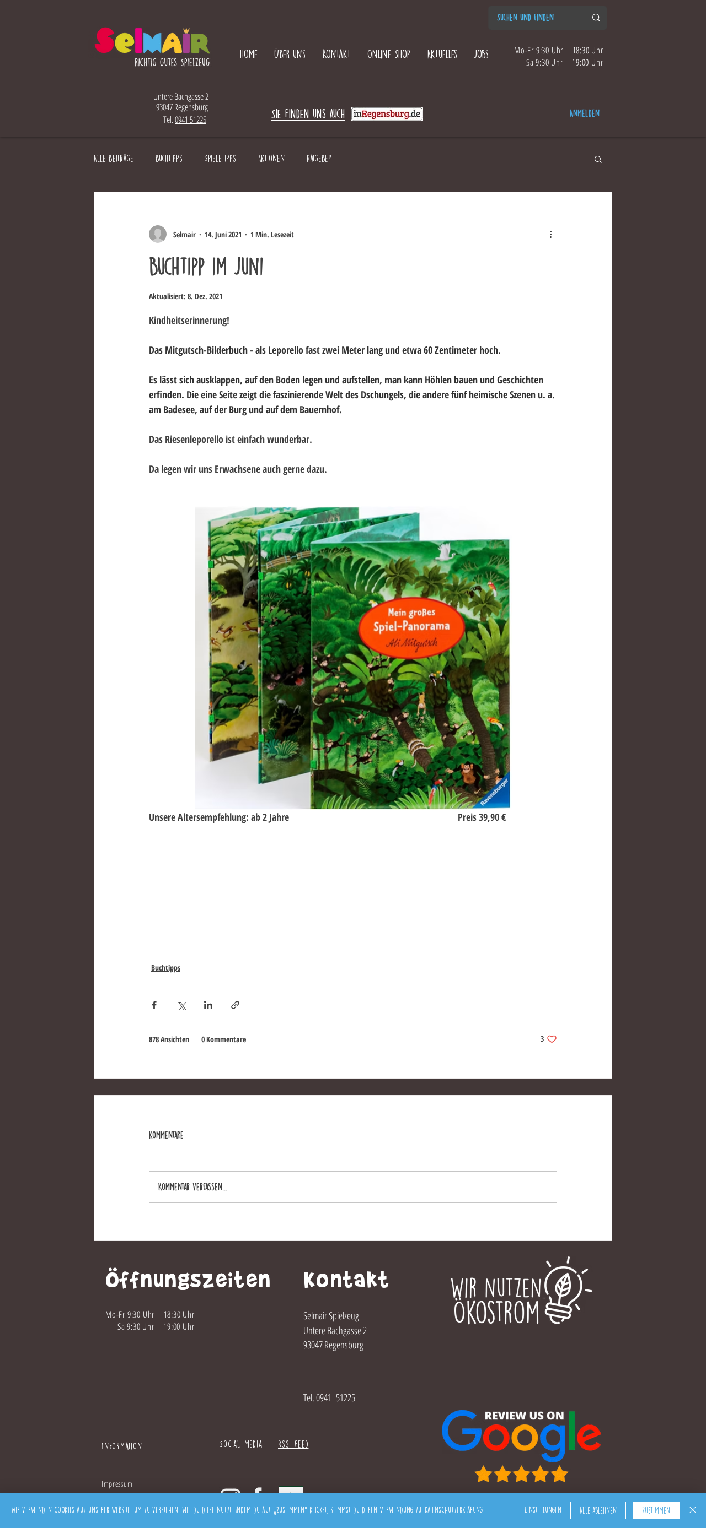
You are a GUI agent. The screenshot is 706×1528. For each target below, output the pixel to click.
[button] (598, 158)
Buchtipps (169, 158)
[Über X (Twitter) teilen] (181, 1005)
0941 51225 (190, 119)
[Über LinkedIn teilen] (208, 1005)
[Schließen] (692, 1510)
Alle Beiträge (113, 158)
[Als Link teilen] (235, 1005)
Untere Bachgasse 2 (180, 96)
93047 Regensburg (181, 107)
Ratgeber (319, 158)
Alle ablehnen (598, 1510)
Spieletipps (220, 158)
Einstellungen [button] (543, 1510)
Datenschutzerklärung (454, 1510)
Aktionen (271, 158)
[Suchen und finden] (596, 18)
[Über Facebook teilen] (154, 1005)
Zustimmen (656, 1510)
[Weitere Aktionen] (550, 234)
